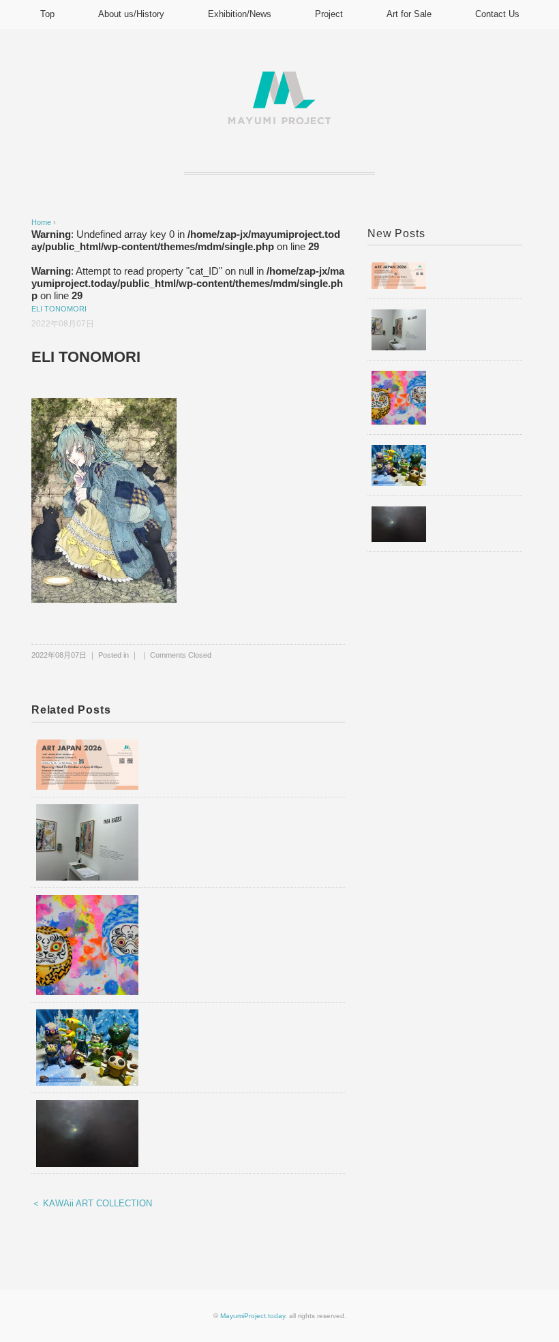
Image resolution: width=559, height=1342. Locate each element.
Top (47, 14)
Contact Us (497, 14)
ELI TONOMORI (59, 309)
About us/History (131, 14)
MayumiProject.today (252, 1316)
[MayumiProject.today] (279, 79)
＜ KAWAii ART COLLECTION (91, 1203)
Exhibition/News (239, 14)
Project (329, 14)
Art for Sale (409, 14)
